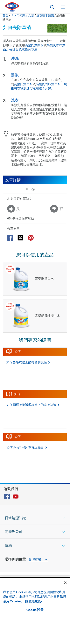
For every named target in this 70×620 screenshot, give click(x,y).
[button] (62, 7)
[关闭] (65, 582)
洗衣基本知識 (45, 15)
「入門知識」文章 (22, 15)
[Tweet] (20, 238)
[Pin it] (31, 238)
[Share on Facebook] (10, 238)
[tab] (35, 518)
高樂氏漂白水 (34, 45)
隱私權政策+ (33, 601)
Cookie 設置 (34, 609)
